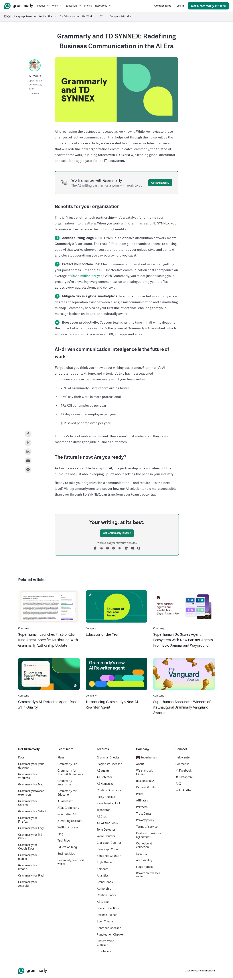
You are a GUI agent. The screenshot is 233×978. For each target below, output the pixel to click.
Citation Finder (106, 895)
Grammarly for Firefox (27, 819)
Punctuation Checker (110, 934)
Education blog (67, 847)
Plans (61, 757)
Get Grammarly (160, 182)
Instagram (186, 777)
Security (141, 853)
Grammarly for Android (27, 883)
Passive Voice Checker (105, 942)
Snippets (102, 869)
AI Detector (104, 777)
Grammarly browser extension (31, 792)
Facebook (185, 770)
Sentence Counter (109, 856)
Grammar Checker (109, 757)
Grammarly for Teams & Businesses (70, 772)
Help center (183, 757)
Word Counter (106, 836)
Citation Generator (109, 790)
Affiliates (142, 800)
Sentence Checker (109, 928)
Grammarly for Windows (27, 776)
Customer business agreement (148, 835)
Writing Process (68, 827)
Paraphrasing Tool (108, 803)
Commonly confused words (71, 862)
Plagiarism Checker (109, 764)
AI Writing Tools (107, 823)
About (140, 764)
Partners (141, 807)
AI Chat (102, 816)
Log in (180, 5)
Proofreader (105, 951)
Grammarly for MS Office (30, 836)
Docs (21, 757)
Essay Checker (106, 797)
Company (34, 94)
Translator (103, 810)
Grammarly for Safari (32, 811)
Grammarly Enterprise (65, 782)
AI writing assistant (70, 821)
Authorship (104, 888)
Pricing (88, 5)
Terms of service (147, 826)
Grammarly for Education (67, 792)
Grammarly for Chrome (27, 803)
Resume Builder (107, 915)
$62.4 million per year (87, 276)
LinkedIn (185, 790)
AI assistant (65, 801)
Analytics (102, 875)
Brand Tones (105, 882)
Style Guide (104, 862)
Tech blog (64, 840)
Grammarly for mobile (27, 856)
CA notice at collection (144, 845)
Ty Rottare (35, 76)
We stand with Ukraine (145, 772)
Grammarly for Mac (30, 784)
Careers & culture (147, 787)
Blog (60, 834)
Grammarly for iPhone (27, 867)
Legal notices (144, 867)
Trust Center (144, 813)
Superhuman (149, 757)
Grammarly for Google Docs (27, 846)
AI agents (103, 770)
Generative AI (67, 814)
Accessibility (144, 860)
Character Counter (109, 842)
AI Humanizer (106, 783)
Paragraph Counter (109, 849)
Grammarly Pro (67, 764)
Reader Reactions (108, 908)
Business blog (66, 853)
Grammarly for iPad (31, 875)
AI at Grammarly (68, 807)
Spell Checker (106, 921)
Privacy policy (145, 820)
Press (139, 794)
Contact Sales (162, 5)
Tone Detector (106, 829)
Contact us (182, 764)
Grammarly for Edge (31, 828)
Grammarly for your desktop (31, 765)
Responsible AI (145, 781)
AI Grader (103, 901)
